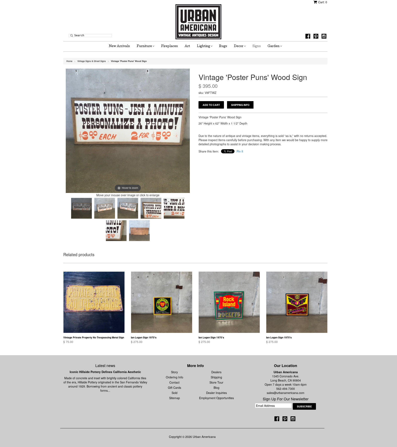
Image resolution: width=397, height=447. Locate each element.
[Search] (72, 35)
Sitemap (174, 398)
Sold (174, 393)
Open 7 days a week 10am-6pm (286, 384)
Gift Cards (174, 387)
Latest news (105, 365)
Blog (216, 387)
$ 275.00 (136, 342)
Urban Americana (286, 372)
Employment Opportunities (216, 398)
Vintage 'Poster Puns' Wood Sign (129, 61)
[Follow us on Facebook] (308, 37)
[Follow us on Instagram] (325, 37)
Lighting (204, 46)
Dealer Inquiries (216, 393)
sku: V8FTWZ (207, 93)
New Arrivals (119, 46)
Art (187, 46)
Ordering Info (174, 377)
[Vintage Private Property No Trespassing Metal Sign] (94, 302)
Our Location (285, 365)
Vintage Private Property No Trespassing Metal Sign (93, 337)
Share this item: (208, 151)
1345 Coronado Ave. (285, 376)
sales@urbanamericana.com (285, 393)
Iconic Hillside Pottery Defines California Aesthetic (105, 372)
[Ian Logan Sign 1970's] (161, 302)
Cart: (322, 2)
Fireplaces (169, 46)
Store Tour (216, 382)
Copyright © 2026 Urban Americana (192, 437)
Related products (78, 254)
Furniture (145, 46)
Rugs (223, 46)
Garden (274, 46)
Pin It (240, 151)
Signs (256, 46)
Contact (174, 382)
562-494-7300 (285, 388)
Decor (239, 46)
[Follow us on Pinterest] (316, 37)
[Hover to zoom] (128, 130)
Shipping (216, 377)
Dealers (216, 372)
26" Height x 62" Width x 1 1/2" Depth (222, 123)
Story (174, 372)
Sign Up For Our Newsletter (286, 399)
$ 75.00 (68, 342)
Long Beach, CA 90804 (285, 380)
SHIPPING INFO (240, 105)
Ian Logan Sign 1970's (144, 337)
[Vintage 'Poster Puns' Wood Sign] (81, 208)
